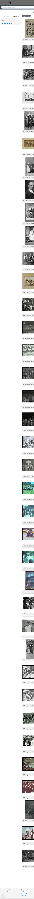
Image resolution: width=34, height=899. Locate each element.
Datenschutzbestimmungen (14, 892)
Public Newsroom (26, 896)
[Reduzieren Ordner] (19, 20)
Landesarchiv (16, 16)
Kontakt (8, 890)
